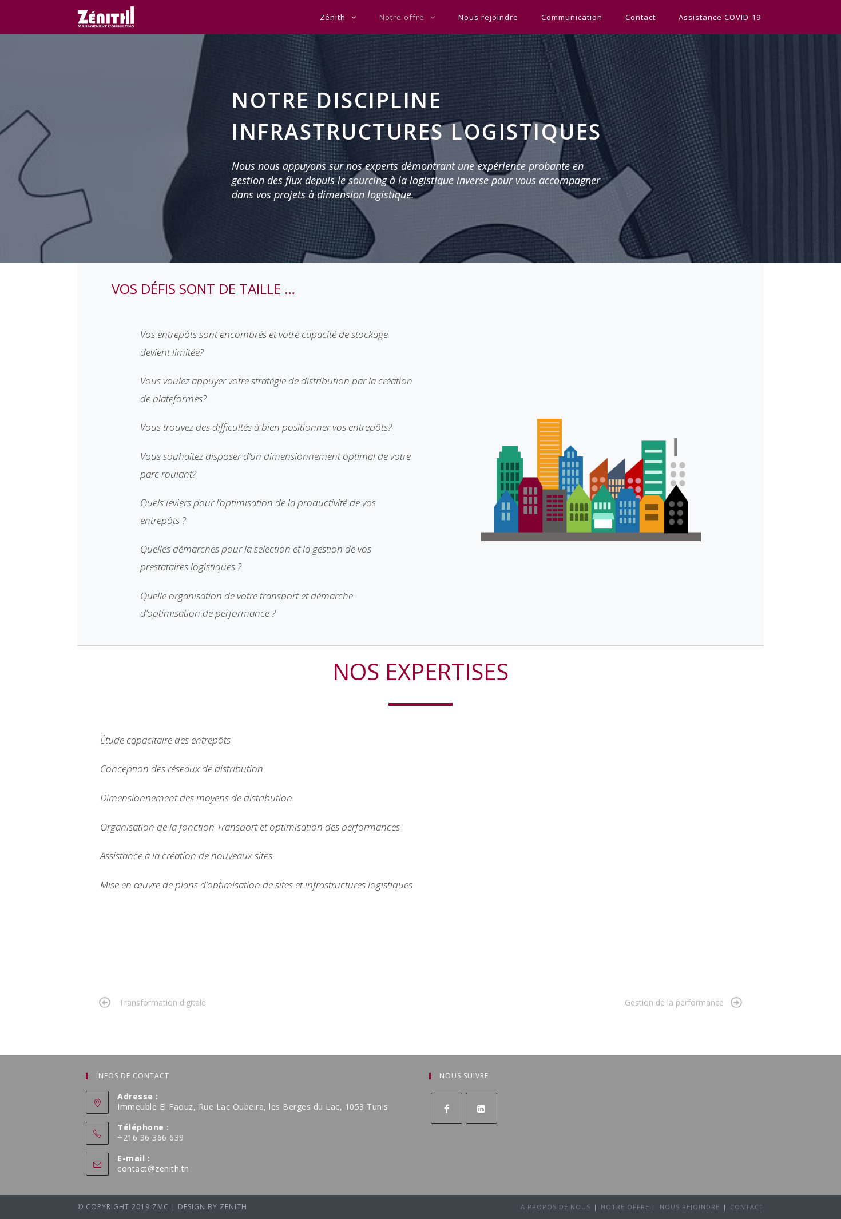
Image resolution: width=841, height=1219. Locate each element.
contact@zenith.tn (153, 1168)
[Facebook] (446, 1108)
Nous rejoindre (690, 1206)
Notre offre (625, 1206)
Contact (747, 1206)
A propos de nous (555, 1206)
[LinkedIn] (481, 1108)
